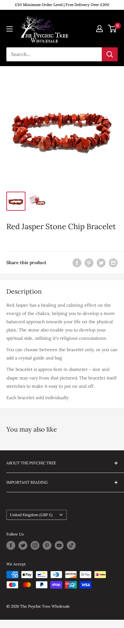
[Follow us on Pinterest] (47, 545)
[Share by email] (113, 262)
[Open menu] (9, 28)
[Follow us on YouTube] (59, 545)
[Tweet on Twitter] (101, 262)
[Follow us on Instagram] (35, 545)
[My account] (99, 28)
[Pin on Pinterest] (89, 262)
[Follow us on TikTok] (71, 545)
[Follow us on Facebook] (10, 545)
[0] (112, 28)
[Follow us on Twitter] (22, 545)
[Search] (110, 54)
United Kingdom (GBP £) (31, 514)
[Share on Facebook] (76, 262)
